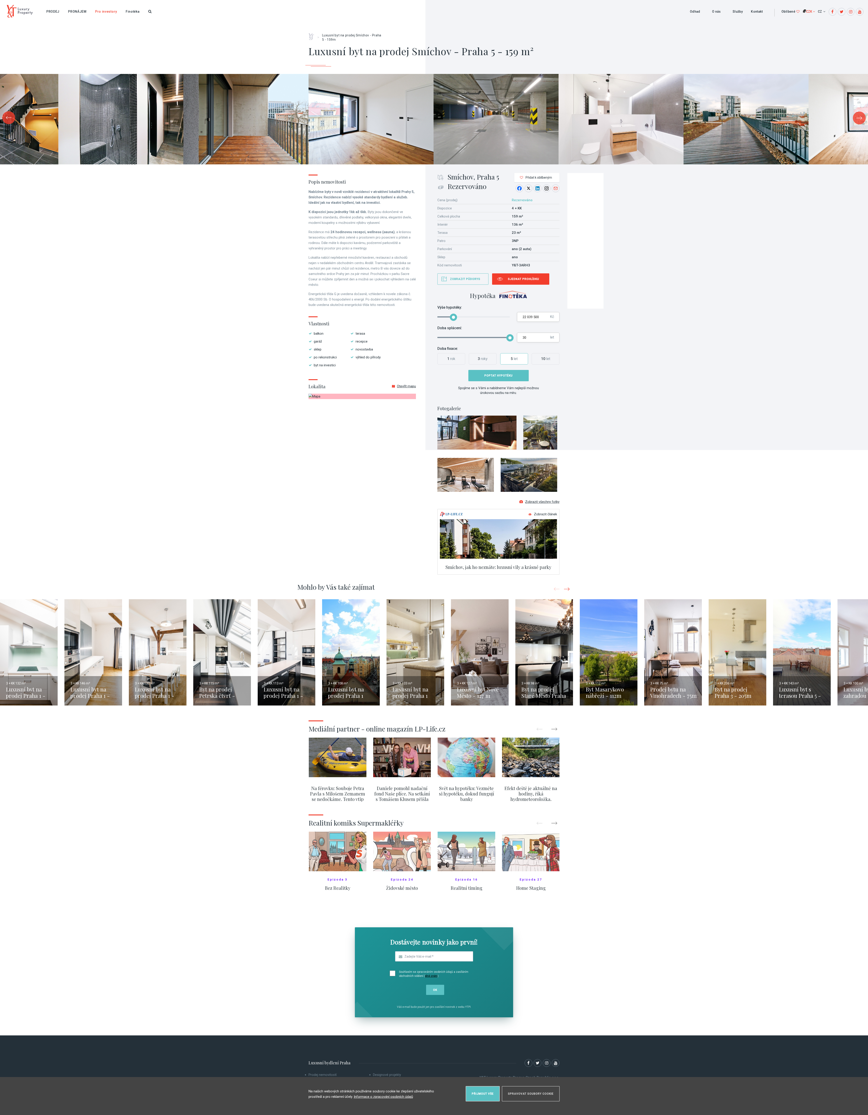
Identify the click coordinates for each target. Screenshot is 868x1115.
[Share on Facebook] (519, 188)
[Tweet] (528, 188)
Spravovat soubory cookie (531, 1093)
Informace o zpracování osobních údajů (383, 1097)
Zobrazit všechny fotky (542, 502)
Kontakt (757, 11)
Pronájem (77, 11)
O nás (716, 11)
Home (313, 35)
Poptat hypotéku (498, 375)
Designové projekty (387, 1075)
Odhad (695, 11)
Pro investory (106, 11)
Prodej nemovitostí (323, 1075)
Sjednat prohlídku (523, 279)
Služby (738, 11)
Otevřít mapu (406, 386)
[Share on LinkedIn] (537, 188)
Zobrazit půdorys (465, 279)
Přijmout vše (483, 1093)
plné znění (431, 976)
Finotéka (133, 11)
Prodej (52, 11)
